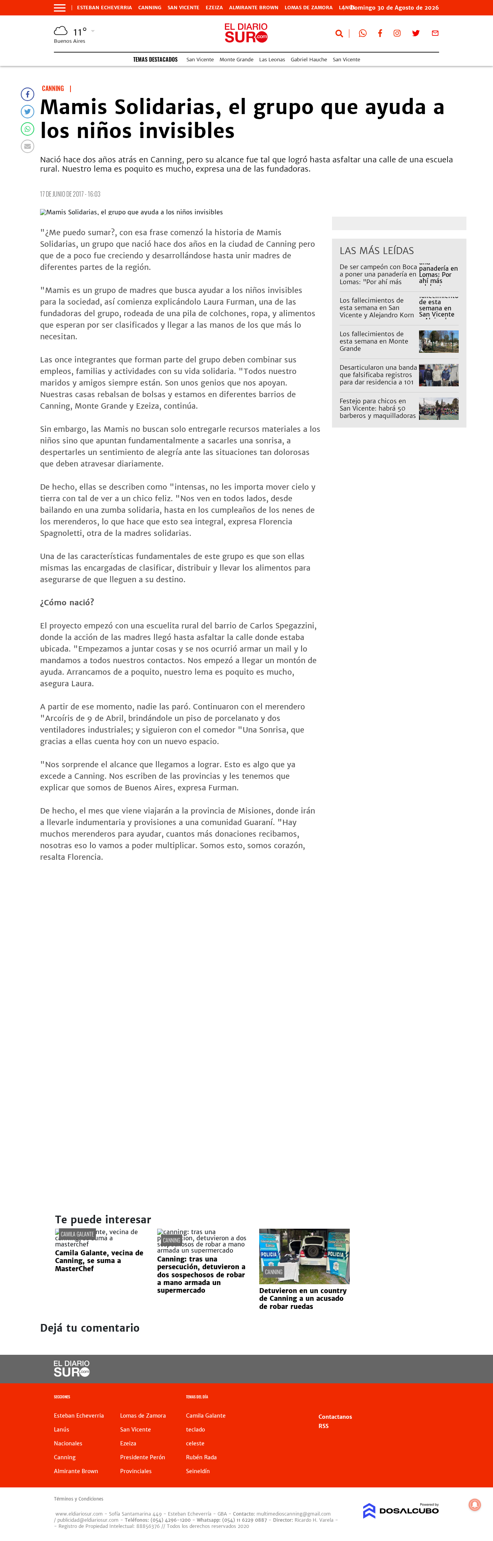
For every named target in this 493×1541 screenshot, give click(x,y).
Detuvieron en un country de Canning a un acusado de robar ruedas (303, 1299)
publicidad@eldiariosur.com (88, 1520)
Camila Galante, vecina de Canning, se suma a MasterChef (99, 1261)
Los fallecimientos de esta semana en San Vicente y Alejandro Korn (377, 307)
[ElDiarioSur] (72, 1374)
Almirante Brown (253, 7)
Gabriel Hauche (309, 59)
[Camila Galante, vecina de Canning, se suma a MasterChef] (100, 1244)
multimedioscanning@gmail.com (294, 1514)
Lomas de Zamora (309, 7)
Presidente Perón (142, 1457)
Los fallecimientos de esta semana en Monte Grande (374, 341)
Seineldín (198, 1471)
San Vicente (184, 7)
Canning (149, 7)
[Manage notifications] (475, 1505)
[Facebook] (27, 94)
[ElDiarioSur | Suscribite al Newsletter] (435, 35)
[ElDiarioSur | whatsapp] (363, 35)
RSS (324, 1426)
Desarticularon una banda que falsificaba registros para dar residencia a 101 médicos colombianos (378, 379)
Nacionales (68, 1443)
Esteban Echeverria (104, 7)
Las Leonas (272, 59)
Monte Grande (236, 59)
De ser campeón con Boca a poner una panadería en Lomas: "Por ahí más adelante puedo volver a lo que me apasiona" (378, 281)
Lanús (61, 1429)
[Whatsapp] (27, 129)
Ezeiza (214, 7)
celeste (195, 1443)
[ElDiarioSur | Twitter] (416, 35)
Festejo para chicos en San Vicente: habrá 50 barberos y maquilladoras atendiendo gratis (378, 412)
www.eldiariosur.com (79, 1514)
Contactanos (335, 1416)
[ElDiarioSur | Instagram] (397, 35)
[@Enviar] (27, 146)
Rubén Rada (201, 1457)
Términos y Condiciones (78, 1499)
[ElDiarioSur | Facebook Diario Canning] (380, 35)
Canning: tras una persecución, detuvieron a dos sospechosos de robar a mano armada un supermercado (201, 1275)
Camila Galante (77, 1234)
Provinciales (136, 1471)
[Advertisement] (253, 928)
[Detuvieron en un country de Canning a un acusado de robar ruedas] (304, 1282)
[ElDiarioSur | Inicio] (430, 1398)
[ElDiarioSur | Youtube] (397, 1369)
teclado (195, 1429)
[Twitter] (27, 111)
